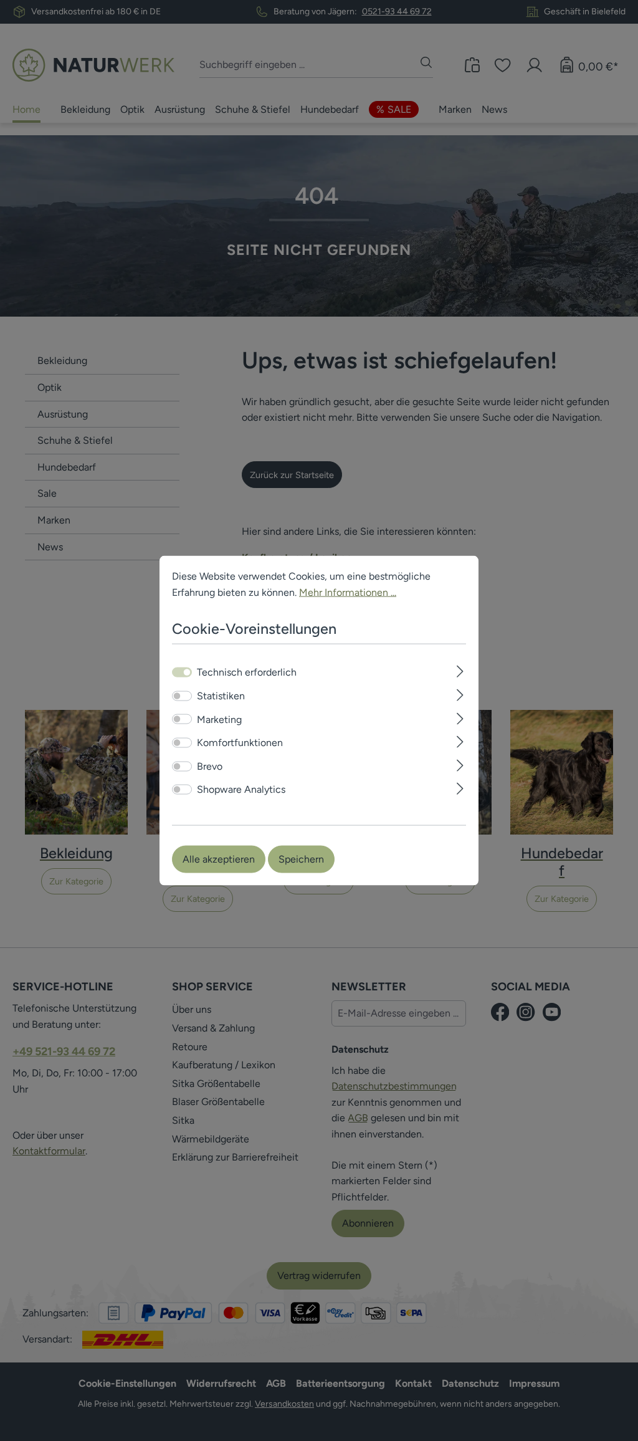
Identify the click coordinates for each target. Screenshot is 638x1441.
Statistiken (221, 695)
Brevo (209, 766)
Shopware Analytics (241, 789)
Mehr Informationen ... (347, 592)
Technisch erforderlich (247, 672)
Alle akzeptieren (219, 858)
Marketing (219, 719)
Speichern (301, 858)
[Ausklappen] (460, 670)
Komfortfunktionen (240, 743)
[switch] (182, 696)
